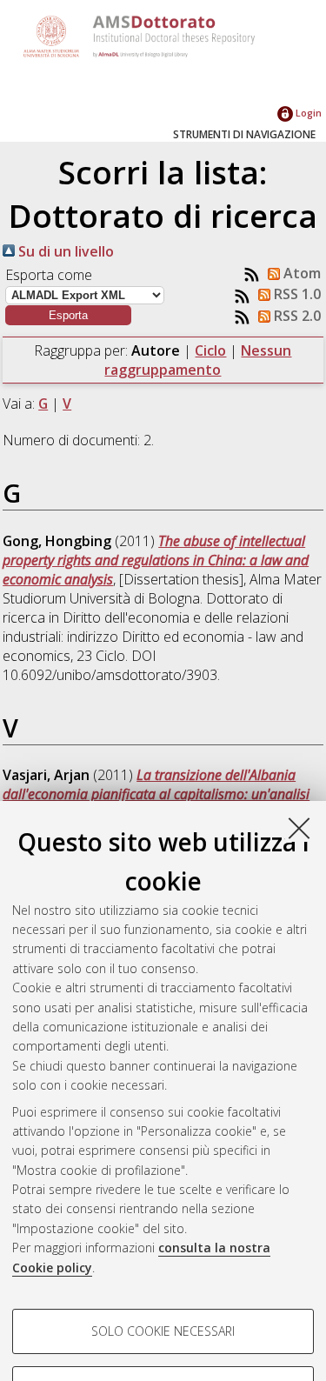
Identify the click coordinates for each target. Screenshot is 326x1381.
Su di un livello (64, 251)
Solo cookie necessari (163, 1331)
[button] (68, 315)
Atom (300, 273)
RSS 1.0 (295, 294)
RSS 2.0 (295, 315)
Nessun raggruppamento (197, 360)
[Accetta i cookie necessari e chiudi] (299, 828)
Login (307, 112)
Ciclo (210, 350)
